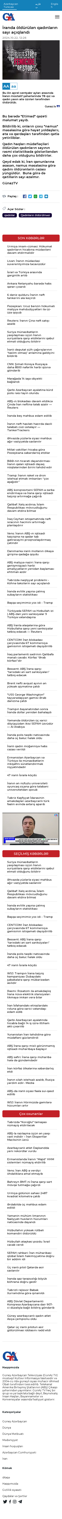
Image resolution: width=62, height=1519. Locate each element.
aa (13, 86)
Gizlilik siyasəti (11, 1489)
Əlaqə (6, 1477)
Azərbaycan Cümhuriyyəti (19, 1452)
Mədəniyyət (10, 1440)
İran (4, 1458)
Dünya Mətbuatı (13, 1433)
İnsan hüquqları (12, 1446)
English (54, 5)
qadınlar (9, 215)
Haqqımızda (10, 1483)
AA (6, 86)
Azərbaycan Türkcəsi (11, 5)
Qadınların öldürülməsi (35, 215)
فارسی (38, 5)
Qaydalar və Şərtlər (14, 1496)
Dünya (6, 1427)
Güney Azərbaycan (14, 1421)
